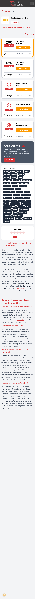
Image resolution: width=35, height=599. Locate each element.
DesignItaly (24, 183)
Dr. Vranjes (23, 186)
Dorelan (15, 186)
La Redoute (26, 198)
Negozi (7, 11)
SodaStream (7, 215)
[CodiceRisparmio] (2, 11)
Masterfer (20, 207)
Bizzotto (21, 174)
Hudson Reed (7, 195)
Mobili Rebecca (24, 210)
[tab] (17, 307)
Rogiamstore (7, 212)
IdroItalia (16, 195)
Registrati (9, 160)
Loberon (6, 204)
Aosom (6, 171)
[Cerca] (32, 3)
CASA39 (14, 177)
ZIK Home (6, 221)
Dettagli (9, 54)
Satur (15, 212)
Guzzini (27, 192)
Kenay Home (7, 198)
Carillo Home (7, 180)
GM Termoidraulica (9, 192)
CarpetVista (17, 180)
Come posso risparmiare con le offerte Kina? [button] (17, 307)
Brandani (6, 177)
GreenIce (19, 192)
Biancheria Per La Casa (10, 174)
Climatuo (6, 183)
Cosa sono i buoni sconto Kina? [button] (12, 326)
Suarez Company (8, 218)
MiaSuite (27, 207)
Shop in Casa (22, 212)
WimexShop (27, 218)
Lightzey (27, 201)
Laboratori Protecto (9, 201)
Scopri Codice (22, 48)
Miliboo (15, 210)
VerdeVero (19, 218)
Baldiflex (19, 171)
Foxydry (18, 189)
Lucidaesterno (15, 204)
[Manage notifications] (4, 594)
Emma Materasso (8, 189)
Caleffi (20, 177)
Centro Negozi (27, 180)
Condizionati (15, 183)
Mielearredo (7, 210)
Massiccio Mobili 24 (9, 207)
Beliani (27, 171)
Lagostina (20, 201)
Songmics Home (17, 215)
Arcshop (12, 171)
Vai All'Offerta (23, 89)
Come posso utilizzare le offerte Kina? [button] (14, 383)
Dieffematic (7, 186)
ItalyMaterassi (26, 195)
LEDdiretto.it (17, 198)
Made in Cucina (26, 204)
